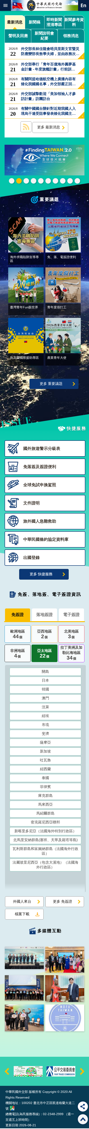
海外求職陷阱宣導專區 (55, 181)
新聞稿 (34, 22)
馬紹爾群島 (45, 813)
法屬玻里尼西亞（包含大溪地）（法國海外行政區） (45, 864)
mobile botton (5, 5)
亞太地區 (44, 654)
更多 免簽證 (62, 901)
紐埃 (45, 716)
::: (6, 1077)
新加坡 (45, 751)
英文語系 (83, 5)
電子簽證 (71, 614)
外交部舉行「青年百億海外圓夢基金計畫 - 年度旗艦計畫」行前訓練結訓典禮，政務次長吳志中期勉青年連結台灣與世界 (48, 67)
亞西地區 (44, 634)
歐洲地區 (17, 634)
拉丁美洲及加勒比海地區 (71, 653)
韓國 (45, 689)
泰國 (45, 778)
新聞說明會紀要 (44, 35)
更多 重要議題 (51, 384)
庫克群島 (45, 796)
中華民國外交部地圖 (12, 1108)
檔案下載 (22, 914)
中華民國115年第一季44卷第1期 (33, 181)
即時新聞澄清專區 (54, 22)
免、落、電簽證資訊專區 (77, 181)
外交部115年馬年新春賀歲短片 (41, 181)
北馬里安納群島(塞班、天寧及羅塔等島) (45, 840)
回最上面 (83, 1119)
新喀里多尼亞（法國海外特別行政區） (45, 831)
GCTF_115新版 (26, 181)
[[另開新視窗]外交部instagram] (64, 1017)
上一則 (7, 1071)
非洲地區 (17, 654)
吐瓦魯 (45, 760)
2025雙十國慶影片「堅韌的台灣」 (48, 181)
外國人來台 (22, 901)
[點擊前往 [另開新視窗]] (44, 160)
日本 (45, 680)
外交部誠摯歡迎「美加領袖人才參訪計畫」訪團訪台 (48, 96)
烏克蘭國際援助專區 (62, 181)
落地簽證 (44, 614)
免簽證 (17, 614)
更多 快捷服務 (41, 574)
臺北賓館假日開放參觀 (11, 181)
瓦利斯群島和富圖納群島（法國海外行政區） (45, 851)
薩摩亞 (45, 742)
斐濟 (45, 733)
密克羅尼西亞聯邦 (45, 822)
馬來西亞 (45, 804)
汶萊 (45, 707)
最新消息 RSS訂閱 (26, 126)
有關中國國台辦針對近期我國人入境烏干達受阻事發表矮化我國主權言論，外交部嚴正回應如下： (48, 111)
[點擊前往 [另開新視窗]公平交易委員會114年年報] (60, 1071)
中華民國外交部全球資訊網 (44, 5)
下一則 (82, 1071)
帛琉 (45, 725)
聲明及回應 (18, 36)
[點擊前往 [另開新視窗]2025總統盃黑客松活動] (28, 1071)
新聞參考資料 (74, 22)
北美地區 (71, 634)
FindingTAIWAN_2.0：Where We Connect (19, 181)
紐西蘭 (45, 769)
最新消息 (15, 22)
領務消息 (71, 36)
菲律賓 (45, 787)
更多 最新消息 (48, 127)
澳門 (45, 698)
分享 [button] (83, 1106)
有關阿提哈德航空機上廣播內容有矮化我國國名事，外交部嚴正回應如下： (48, 82)
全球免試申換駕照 (70, 181)
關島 (45, 671)
